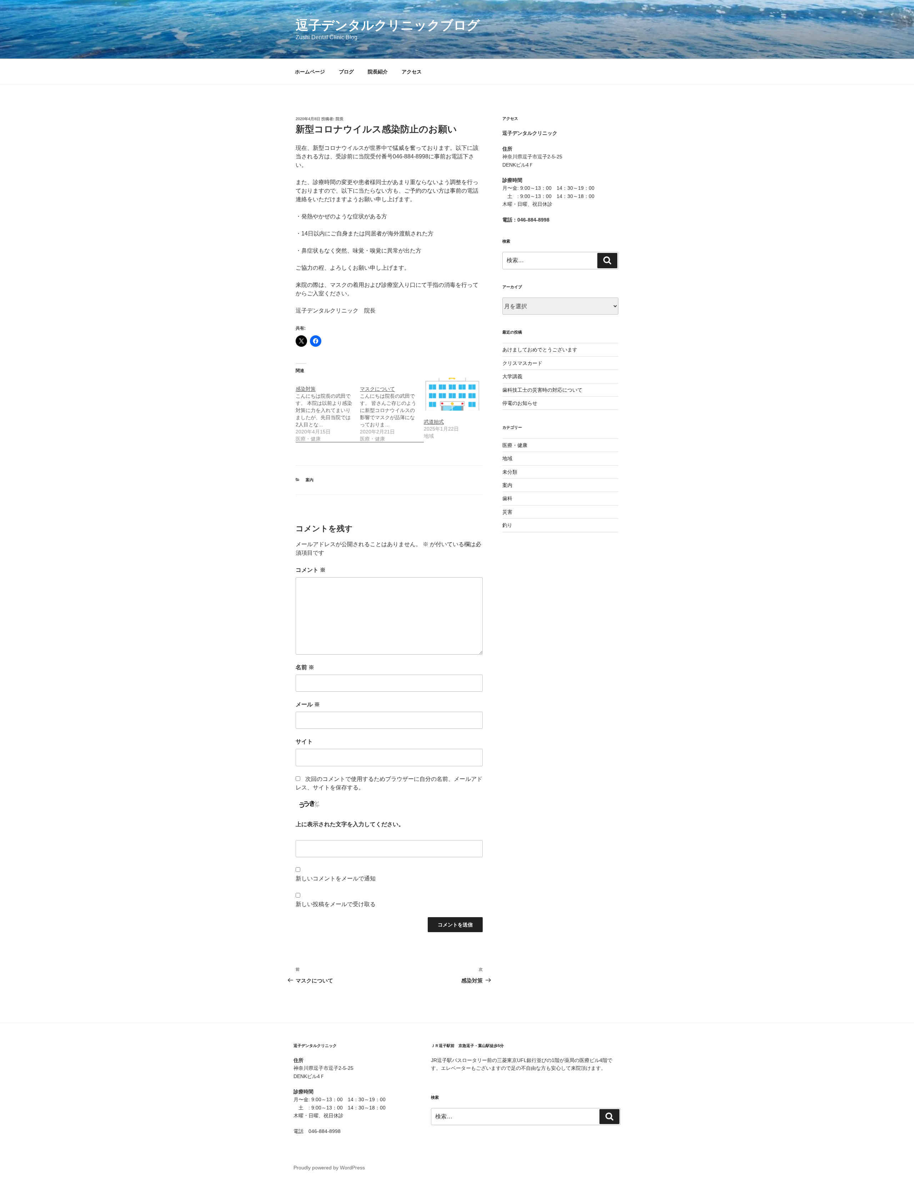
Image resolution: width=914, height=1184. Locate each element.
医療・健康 (514, 445)
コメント (311, 570)
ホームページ (310, 72)
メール (308, 704)
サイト (304, 741)
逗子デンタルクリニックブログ (388, 25)
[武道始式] (452, 394)
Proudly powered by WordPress (329, 1167)
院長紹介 (378, 72)
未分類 (509, 472)
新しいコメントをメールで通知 (336, 878)
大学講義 (512, 376)
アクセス (412, 72)
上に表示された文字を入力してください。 (350, 824)
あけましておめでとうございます (539, 349)
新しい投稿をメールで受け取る (336, 904)
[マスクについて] (392, 410)
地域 (507, 458)
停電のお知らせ (519, 403)
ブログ (346, 72)
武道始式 (434, 422)
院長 (339, 119)
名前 (305, 667)
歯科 (507, 498)
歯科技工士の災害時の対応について (542, 390)
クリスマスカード (522, 363)
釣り (507, 525)
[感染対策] (328, 410)
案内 (309, 480)
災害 (507, 512)
